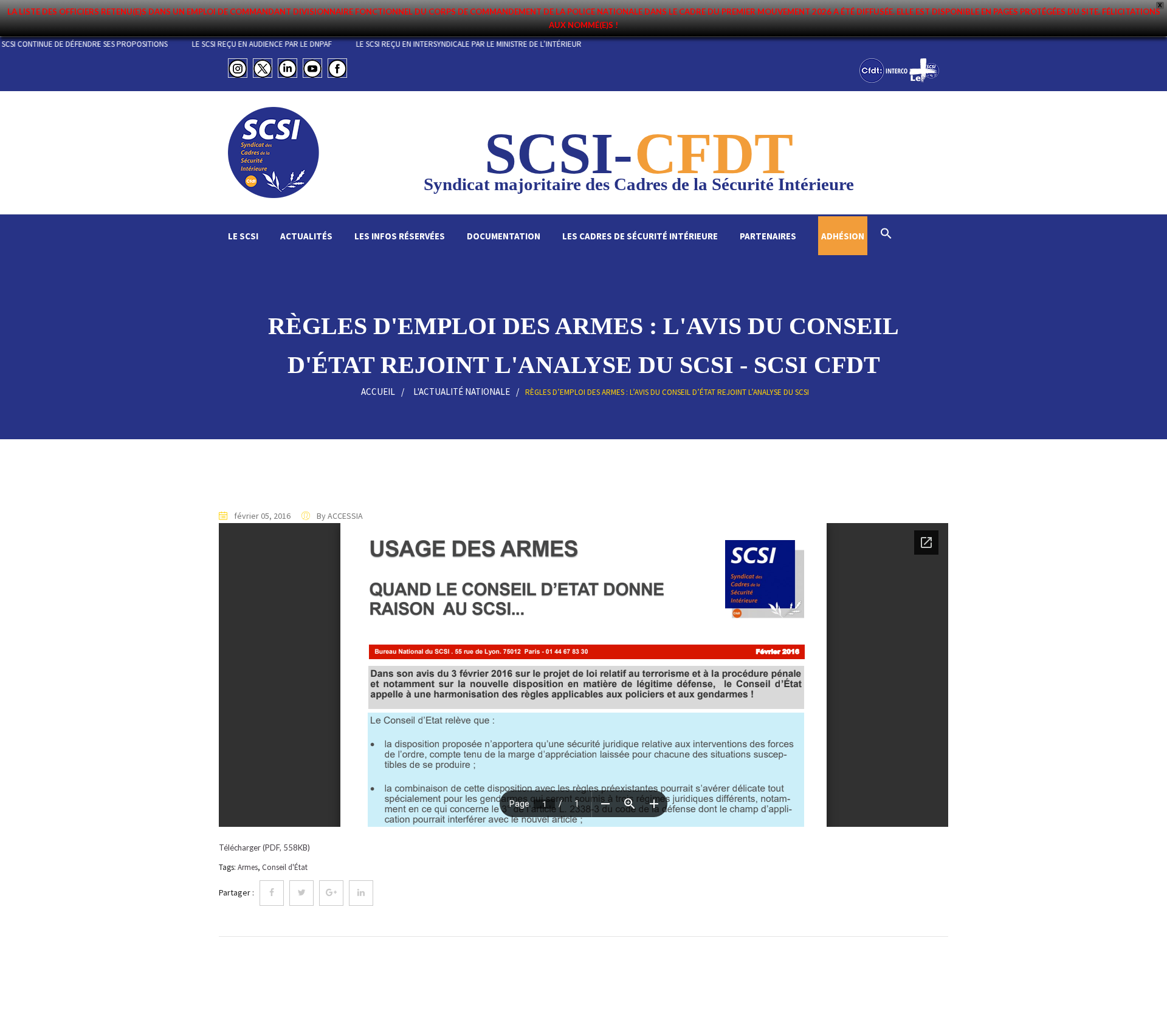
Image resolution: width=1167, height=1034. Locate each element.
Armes (248, 867)
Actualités (306, 236)
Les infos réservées (399, 236)
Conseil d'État (285, 867)
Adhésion (842, 236)
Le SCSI (243, 236)
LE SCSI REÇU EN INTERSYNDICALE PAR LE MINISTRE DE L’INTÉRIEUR (494, 44)
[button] (886, 234)
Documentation (503, 236)
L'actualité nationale (461, 391)
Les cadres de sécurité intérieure (640, 236)
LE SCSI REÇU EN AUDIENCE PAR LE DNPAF (287, 44)
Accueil (378, 391)
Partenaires (768, 236)
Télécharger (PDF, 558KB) (264, 847)
